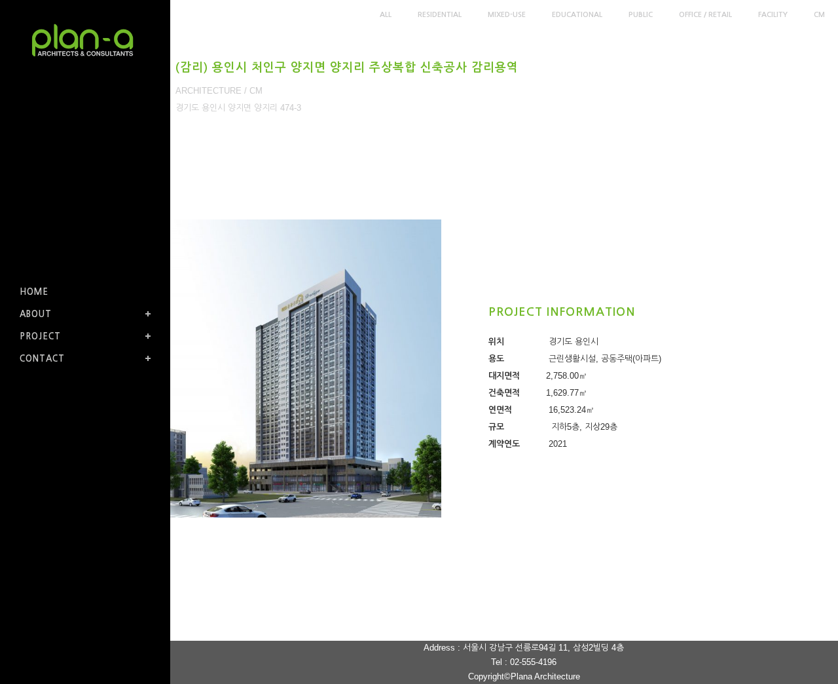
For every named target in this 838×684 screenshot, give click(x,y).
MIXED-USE (507, 14)
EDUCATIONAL (577, 14)
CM (819, 14)
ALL (386, 14)
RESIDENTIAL (440, 14)
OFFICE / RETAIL (705, 14)
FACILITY (773, 14)
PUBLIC (640, 14)
